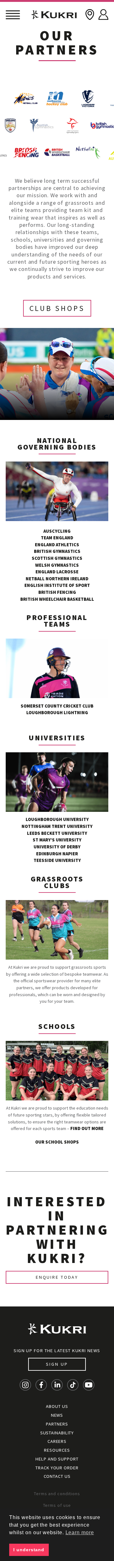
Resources (57, 1450)
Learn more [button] (80, 1532)
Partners (57, 1424)
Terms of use (57, 1505)
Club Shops (57, 308)
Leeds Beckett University (57, 833)
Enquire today (57, 1277)
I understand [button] (28, 1549)
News (57, 1415)
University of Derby (57, 847)
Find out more (87, 1128)
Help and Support (56, 1459)
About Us (57, 1406)
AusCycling (57, 531)
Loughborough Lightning (57, 712)
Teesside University (57, 860)
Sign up (57, 1364)
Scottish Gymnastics (57, 558)
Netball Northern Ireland (57, 579)
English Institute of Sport (57, 585)
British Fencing (57, 592)
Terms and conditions (57, 1493)
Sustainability (57, 1433)
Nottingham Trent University (57, 826)
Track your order (56, 1468)
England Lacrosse (57, 572)
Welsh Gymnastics (57, 565)
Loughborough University (57, 819)
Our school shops (57, 1142)
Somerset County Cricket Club (57, 706)
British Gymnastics (57, 551)
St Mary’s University (57, 840)
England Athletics (57, 545)
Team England (57, 538)
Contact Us (57, 1476)
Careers (57, 1441)
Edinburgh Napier (57, 854)
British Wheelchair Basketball (57, 599)
